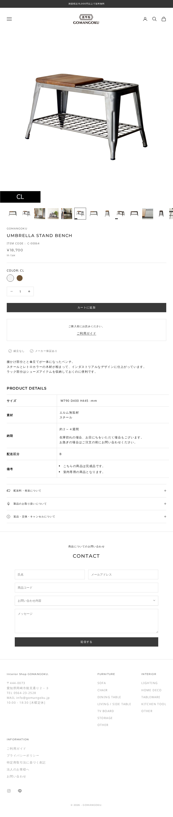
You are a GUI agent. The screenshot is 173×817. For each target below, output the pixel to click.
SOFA (101, 683)
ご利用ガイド (86, 333)
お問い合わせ (16, 776)
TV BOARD (105, 711)
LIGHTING (149, 683)
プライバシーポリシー (23, 755)
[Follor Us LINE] (20, 791)
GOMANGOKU (17, 228)
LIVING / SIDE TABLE (114, 704)
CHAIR (102, 690)
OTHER (103, 725)
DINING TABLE (109, 697)
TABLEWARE (151, 697)
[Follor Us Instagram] (9, 791)
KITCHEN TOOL (153, 704)
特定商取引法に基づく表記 (26, 762)
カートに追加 (86, 307)
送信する (86, 642)
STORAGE (105, 718)
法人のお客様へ (18, 769)
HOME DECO (151, 690)
